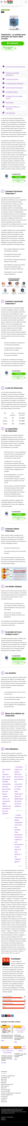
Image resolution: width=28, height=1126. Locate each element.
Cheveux (3, 1081)
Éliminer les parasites (6, 1084)
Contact (3, 1118)
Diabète (3, 1082)
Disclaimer (3, 1119)
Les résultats (9, 102)
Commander (13, 43)
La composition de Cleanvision (14, 83)
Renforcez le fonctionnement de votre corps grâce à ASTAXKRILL (19, 1037)
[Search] (25, 2)
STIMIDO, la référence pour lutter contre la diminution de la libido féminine (7, 1058)
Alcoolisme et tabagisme (7, 1075)
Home (2, 5)
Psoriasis (3, 1098)
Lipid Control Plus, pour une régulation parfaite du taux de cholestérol (7, 1037)
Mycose (3, 1087)
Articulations (4, 1077)
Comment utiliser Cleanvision (14, 87)
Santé (6, 5)
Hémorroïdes (4, 1086)
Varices (3, 1101)
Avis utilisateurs (10, 113)
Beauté (2, 1079)
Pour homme (4, 1091)
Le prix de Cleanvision (12, 79)
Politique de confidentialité (7, 1117)
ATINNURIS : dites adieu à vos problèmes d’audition (20, 1055)
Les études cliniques (12, 92)
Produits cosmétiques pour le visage (9, 1093)
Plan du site (12, 1113)
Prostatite (3, 1096)
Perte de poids (4, 1089)
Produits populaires (5, 1094)
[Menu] (1, 2)
